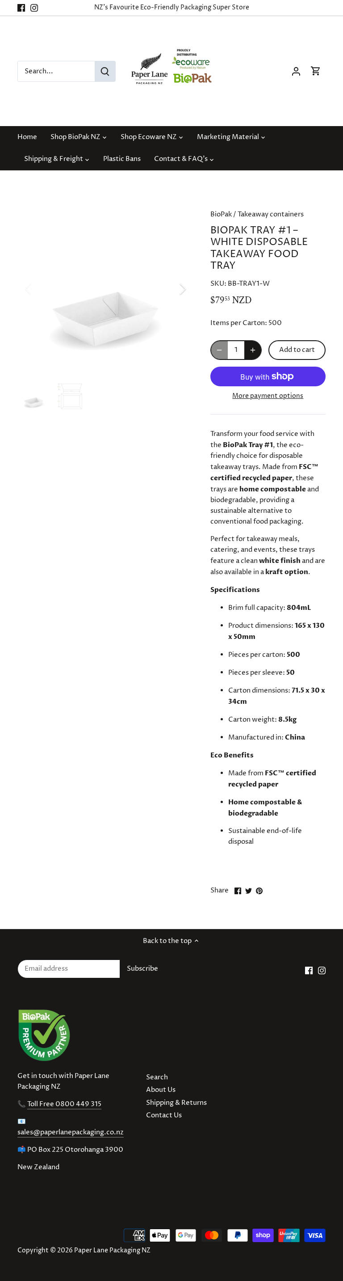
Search (157, 1077)
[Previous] (39, 288)
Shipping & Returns (176, 1103)
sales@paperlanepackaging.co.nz (70, 1132)
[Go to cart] (315, 71)
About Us (161, 1090)
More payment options (267, 396)
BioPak (221, 214)
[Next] (171, 288)
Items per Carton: (238, 323)
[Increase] (252, 350)
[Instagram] (34, 8)
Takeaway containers (271, 214)
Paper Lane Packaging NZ (112, 1251)
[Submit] (105, 71)
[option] (105, 289)
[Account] (296, 71)
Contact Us (164, 1115)
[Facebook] (21, 8)
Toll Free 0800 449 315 (64, 1104)
